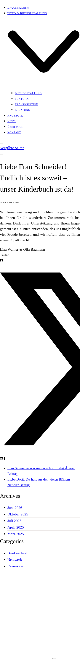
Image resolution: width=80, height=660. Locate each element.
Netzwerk (14, 559)
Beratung (15, 619)
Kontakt (14, 635)
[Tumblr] (4, 459)
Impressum (15, 656)
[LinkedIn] (1, 459)
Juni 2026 (14, 508)
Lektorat (15, 605)
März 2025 (15, 534)
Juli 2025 (14, 521)
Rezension (15, 566)
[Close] (1, 143)
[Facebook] (1, 260)
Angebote (15, 629)
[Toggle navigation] (1, 154)
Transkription (19, 612)
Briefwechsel (17, 553)
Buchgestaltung (20, 599)
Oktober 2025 (17, 514)
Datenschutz (38, 656)
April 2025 (15, 527)
